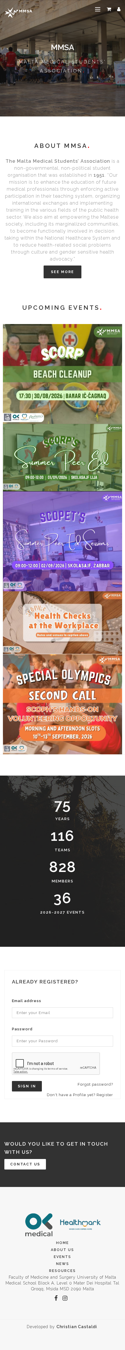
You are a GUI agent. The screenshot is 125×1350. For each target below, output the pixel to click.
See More (62, 272)
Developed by (62, 1326)
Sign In (27, 1086)
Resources (62, 1271)
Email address (26, 1001)
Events (62, 1257)
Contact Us (25, 1164)
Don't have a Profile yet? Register (80, 1095)
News (62, 1264)
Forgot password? (95, 1084)
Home (62, 1243)
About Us (62, 1250)
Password (22, 1029)
